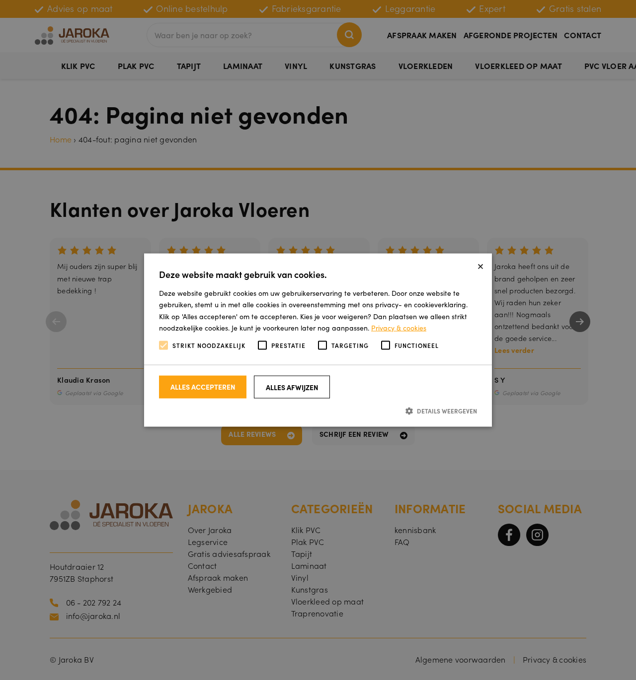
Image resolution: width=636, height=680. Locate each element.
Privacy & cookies (398, 327)
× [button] (480, 265)
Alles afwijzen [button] (292, 387)
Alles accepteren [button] (203, 387)
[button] (318, 410)
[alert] (318, 340)
